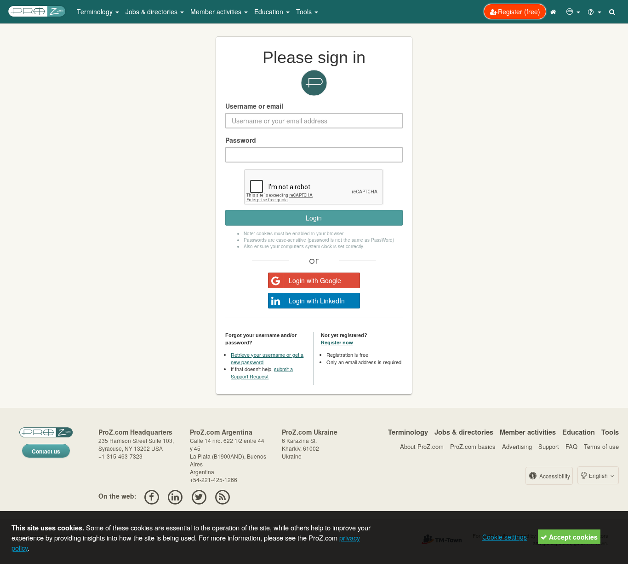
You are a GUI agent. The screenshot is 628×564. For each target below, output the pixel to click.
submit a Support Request (262, 372)
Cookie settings (504, 536)
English (598, 475)
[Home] (554, 11)
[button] (573, 11)
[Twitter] (198, 495)
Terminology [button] (95, 11)
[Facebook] (151, 495)
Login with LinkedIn (317, 300)
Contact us (46, 451)
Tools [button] (305, 11)
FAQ (571, 446)
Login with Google (315, 280)
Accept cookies (572, 536)
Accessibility (554, 476)
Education (578, 432)
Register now (337, 342)
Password (240, 140)
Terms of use (601, 446)
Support (548, 446)
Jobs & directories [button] (152, 11)
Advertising (517, 446)
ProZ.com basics (473, 446)
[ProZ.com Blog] (222, 495)
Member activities (528, 432)
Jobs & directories (463, 432)
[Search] (613, 11)
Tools (610, 432)
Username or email (254, 105)
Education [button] (269, 11)
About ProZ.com (422, 446)
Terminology (408, 432)
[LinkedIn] (175, 495)
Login (314, 217)
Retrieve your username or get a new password (267, 358)
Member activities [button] (216, 11)
